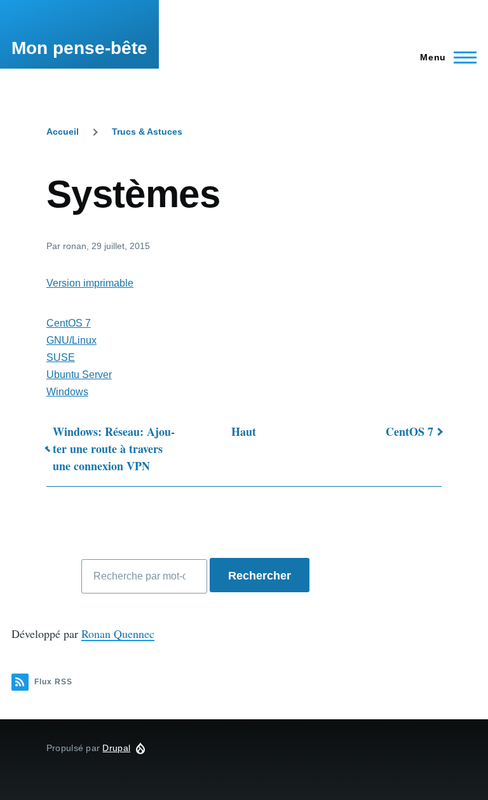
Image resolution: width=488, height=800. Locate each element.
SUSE (60, 357)
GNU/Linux (71, 340)
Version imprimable (89, 283)
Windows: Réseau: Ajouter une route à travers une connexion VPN (114, 448)
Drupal (116, 748)
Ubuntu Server (79, 374)
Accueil (62, 131)
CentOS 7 (68, 323)
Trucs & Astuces (147, 131)
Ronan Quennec (117, 633)
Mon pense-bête (79, 48)
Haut (243, 431)
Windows (67, 391)
